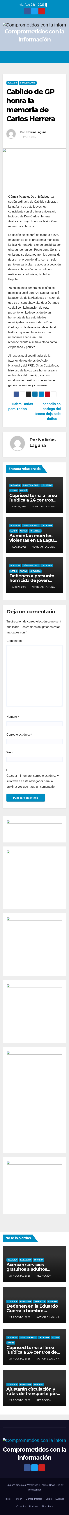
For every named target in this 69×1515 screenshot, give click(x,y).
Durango (12, 83)
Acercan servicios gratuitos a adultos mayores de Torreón (28, 1269)
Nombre (12, 716)
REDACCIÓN (44, 1276)
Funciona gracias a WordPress (22, 1485)
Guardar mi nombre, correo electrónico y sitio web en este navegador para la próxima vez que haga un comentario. (32, 781)
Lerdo (13, 491)
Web (9, 752)
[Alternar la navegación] (62, 57)
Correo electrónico (19, 734)
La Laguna (47, 485)
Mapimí (23, 491)
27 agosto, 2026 (20, 1276)
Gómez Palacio (28, 83)
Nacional (33, 1506)
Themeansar (34, 1489)
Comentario (15, 640)
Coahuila (12, 1260)
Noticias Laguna (36, 132)
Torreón (38, 1260)
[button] (54, 56)
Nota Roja (35, 531)
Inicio (7, 1498)
